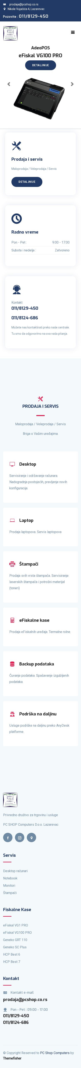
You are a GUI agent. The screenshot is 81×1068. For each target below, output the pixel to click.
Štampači (10, 893)
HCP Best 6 (11, 954)
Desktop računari (15, 871)
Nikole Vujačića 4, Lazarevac (26, 9)
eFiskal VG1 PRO (15, 925)
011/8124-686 (16, 1022)
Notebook (10, 878)
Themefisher (12, 1058)
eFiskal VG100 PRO (17, 933)
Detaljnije (40, 65)
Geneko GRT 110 (15, 940)
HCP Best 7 (11, 962)
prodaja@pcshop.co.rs (23, 4)
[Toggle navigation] (73, 32)
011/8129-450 (16, 1016)
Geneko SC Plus (15, 947)
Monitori (9, 886)
